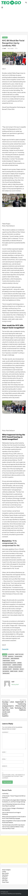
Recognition (6, 671)
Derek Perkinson (15, 658)
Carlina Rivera (18, 656)
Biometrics (10, 656)
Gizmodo (19, 662)
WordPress (10, 893)
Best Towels (5, 873)
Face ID (13, 660)
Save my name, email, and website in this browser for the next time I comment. (13, 776)
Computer (5, 37)
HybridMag (18, 893)
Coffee (4, 871)
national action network (15, 667)
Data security (6, 658)
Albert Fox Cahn (19, 654)
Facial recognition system (9, 662)
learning (5, 667)
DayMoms (4, 877)
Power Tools (5, 882)
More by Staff (15, 684)
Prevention (16, 669)
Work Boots (5, 875)
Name (4, 752)
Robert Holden (13, 671)
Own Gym (5, 880)
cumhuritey (5, 793)
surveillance (6, 673)
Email (4, 759)
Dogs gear (4, 878)
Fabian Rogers (6, 660)
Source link (5, 649)
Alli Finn (5, 656)
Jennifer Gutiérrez (17, 664)
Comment (5, 732)
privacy (22, 669)
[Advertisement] (14, 21)
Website (4, 766)
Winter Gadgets (6, 869)
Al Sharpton (11, 654)
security (21, 671)
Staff (5, 48)
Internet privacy (7, 664)
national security (7, 669)
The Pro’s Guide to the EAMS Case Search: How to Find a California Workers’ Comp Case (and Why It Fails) (13, 826)
